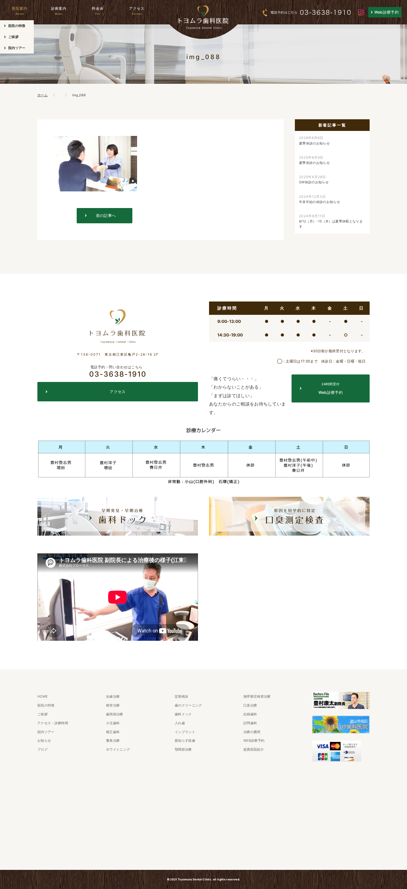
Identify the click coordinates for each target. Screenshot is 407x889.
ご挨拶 (13, 37)
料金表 (98, 10)
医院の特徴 (16, 26)
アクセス (137, 10)
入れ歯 (180, 723)
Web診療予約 (386, 12)
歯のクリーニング (188, 705)
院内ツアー (16, 48)
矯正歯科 (113, 732)
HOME (42, 696)
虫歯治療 (113, 696)
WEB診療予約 (253, 740)
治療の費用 (252, 732)
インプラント (185, 732)
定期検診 (181, 696)
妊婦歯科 (250, 714)
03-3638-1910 (117, 371)
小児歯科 (113, 723)
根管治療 (113, 705)
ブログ (42, 749)
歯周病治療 (114, 714)
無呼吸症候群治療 (257, 696)
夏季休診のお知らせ (314, 140)
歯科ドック (183, 714)
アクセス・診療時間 (52, 723)
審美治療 (113, 740)
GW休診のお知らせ (314, 179)
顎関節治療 (183, 749)
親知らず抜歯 (185, 740)
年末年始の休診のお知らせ (319, 199)
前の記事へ (106, 215)
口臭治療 (250, 705)
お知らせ (44, 740)
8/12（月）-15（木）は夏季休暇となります (331, 221)
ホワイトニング (118, 749)
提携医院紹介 (253, 749)
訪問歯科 (250, 723)
